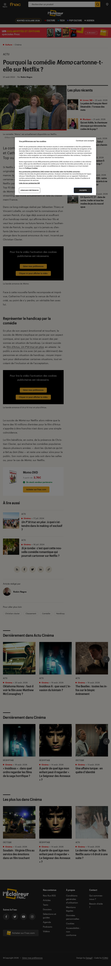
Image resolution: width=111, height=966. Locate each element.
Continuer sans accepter (85, 141)
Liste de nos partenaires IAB (29, 183)
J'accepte (83, 190)
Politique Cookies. (31, 168)
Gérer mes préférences (29, 190)
